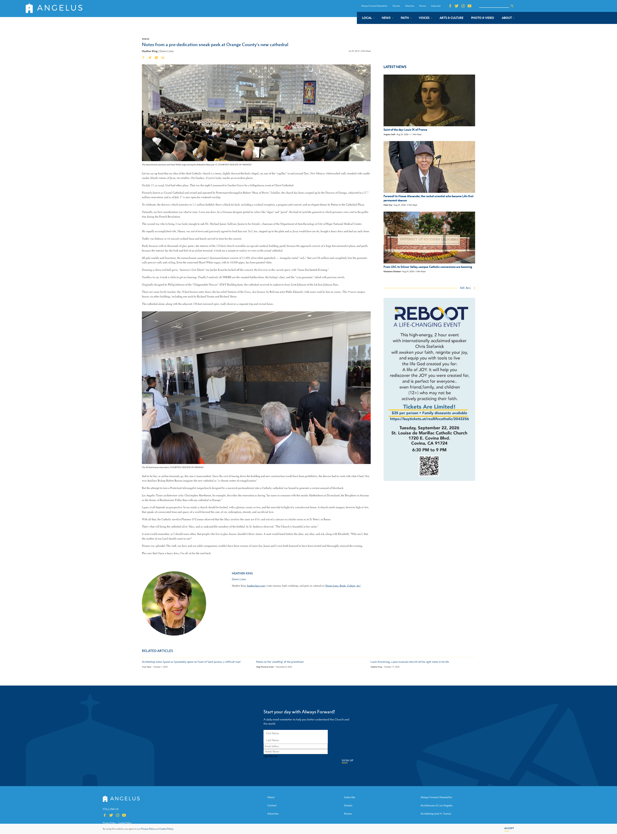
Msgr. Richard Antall (264, 667)
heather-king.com (256, 585)
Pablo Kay (388, 205)
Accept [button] (509, 828)
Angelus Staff (389, 134)
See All (465, 288)
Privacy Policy (148, 828)
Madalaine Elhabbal (392, 271)
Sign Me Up (270, 756)
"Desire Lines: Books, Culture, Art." (343, 585)
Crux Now (146, 667)
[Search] (512, 6)
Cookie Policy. (166, 828)
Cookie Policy (124, 822)
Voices (145, 39)
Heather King (150, 51)
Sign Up (347, 760)
